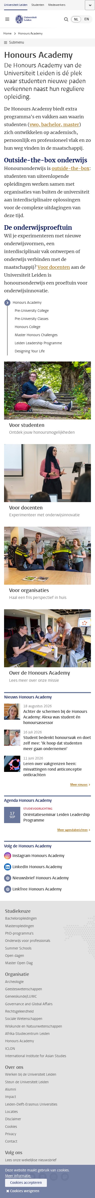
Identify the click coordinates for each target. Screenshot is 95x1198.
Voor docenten (53, 267)
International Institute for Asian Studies (35, 1056)
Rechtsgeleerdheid (19, 1011)
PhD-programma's (19, 933)
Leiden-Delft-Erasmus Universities (31, 1104)
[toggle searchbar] (66, 19)
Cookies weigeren (24, 1191)
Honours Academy (27, 302)
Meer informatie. (18, 1175)
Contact (11, 1141)
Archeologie (14, 981)
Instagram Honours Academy (34, 856)
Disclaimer (13, 1119)
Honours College (27, 327)
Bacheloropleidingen (21, 918)
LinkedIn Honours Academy (33, 867)
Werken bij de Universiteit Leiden (30, 1074)
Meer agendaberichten (72, 830)
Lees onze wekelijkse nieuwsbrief (30, 1160)
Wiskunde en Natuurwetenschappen (33, 1026)
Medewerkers (56, 5)
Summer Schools (18, 948)
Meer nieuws (79, 785)
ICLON (10, 1048)
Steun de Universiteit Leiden (27, 1082)
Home (7, 33)
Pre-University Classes (31, 318)
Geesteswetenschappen (23, 989)
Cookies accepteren (26, 1182)
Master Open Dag (19, 963)
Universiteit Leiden (15, 5)
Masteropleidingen (19, 926)
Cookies (11, 1126)
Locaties (11, 1111)
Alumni (10, 1089)
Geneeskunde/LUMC (21, 996)
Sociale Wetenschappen (23, 1018)
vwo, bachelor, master (54, 124)
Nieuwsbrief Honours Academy (36, 878)
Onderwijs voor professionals (27, 940)
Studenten (37, 5)
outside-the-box (70, 168)
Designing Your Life (30, 351)
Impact (10, 1096)
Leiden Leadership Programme (38, 343)
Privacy (10, 1134)
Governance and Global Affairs (28, 1004)
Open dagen (14, 955)
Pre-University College (32, 310)
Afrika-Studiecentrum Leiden (27, 1033)
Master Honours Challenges (36, 335)
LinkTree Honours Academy (33, 889)
